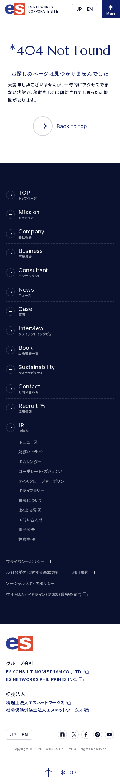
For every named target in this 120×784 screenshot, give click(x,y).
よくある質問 (29, 510)
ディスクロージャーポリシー (43, 481)
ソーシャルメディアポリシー (30, 583)
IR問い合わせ (30, 520)
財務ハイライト (31, 452)
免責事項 (26, 539)
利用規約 (80, 572)
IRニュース (28, 442)
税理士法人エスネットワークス (35, 702)
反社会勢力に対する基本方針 (33, 572)
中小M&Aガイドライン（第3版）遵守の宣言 (44, 594)
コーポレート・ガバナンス (40, 471)
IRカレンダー (30, 461)
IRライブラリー (31, 490)
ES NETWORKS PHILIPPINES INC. (41, 679)
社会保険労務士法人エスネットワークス (44, 710)
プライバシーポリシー (25, 561)
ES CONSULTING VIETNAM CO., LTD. (44, 671)
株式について (30, 500)
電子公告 (26, 529)
